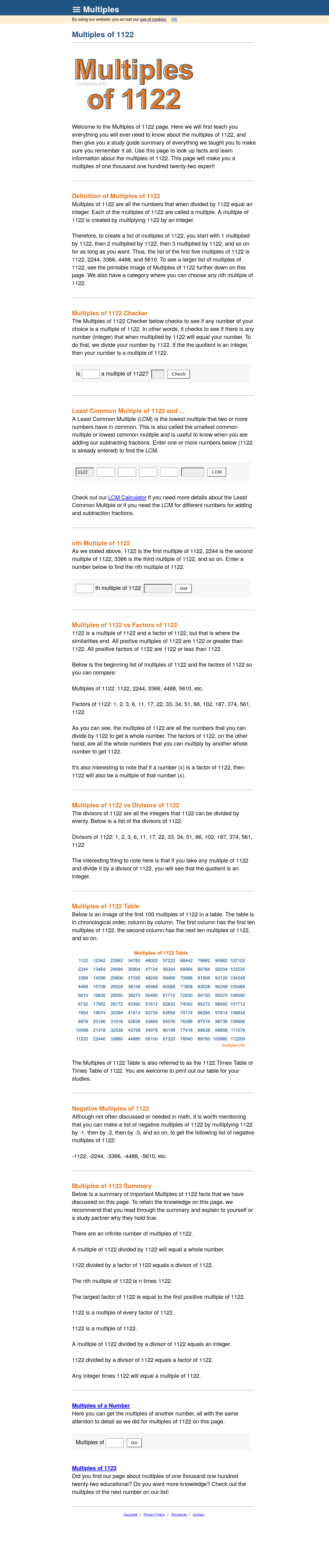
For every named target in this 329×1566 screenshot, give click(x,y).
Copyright (131, 1514)
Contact (198, 1514)
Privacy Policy (154, 1514)
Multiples (101, 9)
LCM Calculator (127, 497)
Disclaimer (179, 1514)
